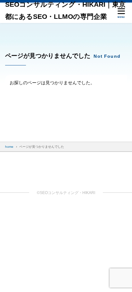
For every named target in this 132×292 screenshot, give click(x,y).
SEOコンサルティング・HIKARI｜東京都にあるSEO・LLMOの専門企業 (65, 10)
